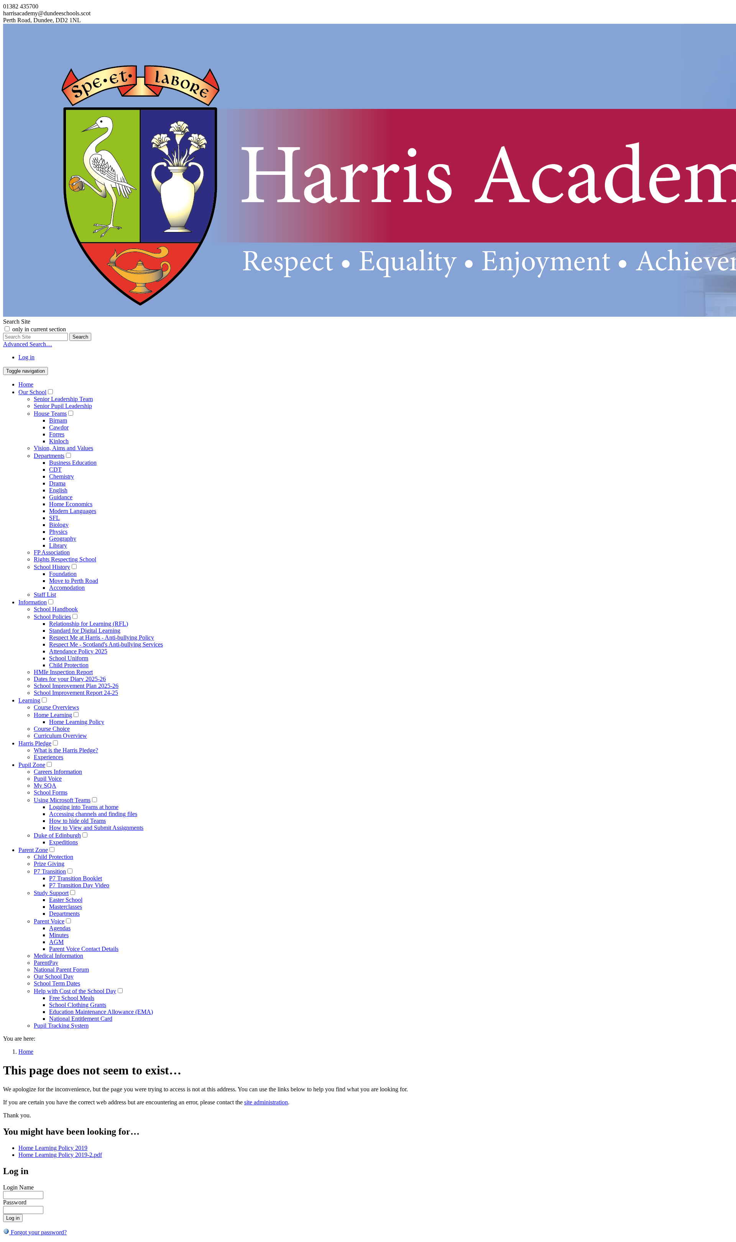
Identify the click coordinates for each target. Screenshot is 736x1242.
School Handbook (56, 609)
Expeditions (63, 842)
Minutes (59, 935)
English (58, 490)
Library (58, 545)
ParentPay (46, 962)
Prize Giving (49, 863)
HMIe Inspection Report (63, 672)
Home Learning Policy (76, 722)
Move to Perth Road (73, 580)
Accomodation (67, 587)
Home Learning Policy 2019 (52, 1148)
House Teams (50, 413)
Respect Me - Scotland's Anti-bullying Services (106, 644)
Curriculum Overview (60, 735)
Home (25, 384)
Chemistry (61, 476)
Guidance (60, 497)
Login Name (18, 1187)
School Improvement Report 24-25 (76, 692)
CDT (55, 469)
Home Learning (53, 715)
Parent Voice (49, 921)
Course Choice (52, 728)
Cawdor (59, 427)
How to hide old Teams (77, 821)
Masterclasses (65, 906)
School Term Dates (57, 983)
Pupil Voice (48, 778)
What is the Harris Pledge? (66, 750)
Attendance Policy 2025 (78, 651)
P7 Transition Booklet (75, 878)
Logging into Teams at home (83, 807)
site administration (266, 1102)
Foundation (63, 574)
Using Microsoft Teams (62, 800)
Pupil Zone (31, 765)
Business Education (73, 462)
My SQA (45, 785)
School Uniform (68, 658)
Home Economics (70, 504)
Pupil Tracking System (61, 1025)
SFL (54, 518)
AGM (56, 942)
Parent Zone (33, 850)
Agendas (60, 928)
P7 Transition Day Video (79, 885)
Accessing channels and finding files (93, 814)
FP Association (52, 552)
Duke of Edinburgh (57, 835)
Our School (32, 392)
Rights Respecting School (65, 559)
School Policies (52, 617)
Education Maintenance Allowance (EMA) (101, 1011)
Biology (59, 524)
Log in (26, 357)
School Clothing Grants (77, 1005)
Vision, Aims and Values (63, 448)
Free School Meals (71, 998)
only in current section (39, 329)
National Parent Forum (61, 969)
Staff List (45, 594)
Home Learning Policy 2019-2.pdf (60, 1155)
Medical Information (58, 955)
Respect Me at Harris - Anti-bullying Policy (101, 637)
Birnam (58, 420)
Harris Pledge (34, 743)
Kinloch (59, 441)
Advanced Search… (27, 344)
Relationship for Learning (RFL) (88, 623)
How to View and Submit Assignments (96, 827)
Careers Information (58, 771)
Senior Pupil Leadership (63, 406)
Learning (29, 700)
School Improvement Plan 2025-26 (76, 686)
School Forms (50, 792)
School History (52, 567)
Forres (56, 434)
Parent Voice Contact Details (83, 949)
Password (14, 1202)
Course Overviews (56, 707)
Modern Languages (72, 511)
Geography (62, 538)
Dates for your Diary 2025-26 (70, 679)
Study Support (51, 893)
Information (32, 602)
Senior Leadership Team (63, 399)
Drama (57, 483)
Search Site (16, 321)
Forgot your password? (38, 1232)
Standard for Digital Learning (84, 630)
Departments (49, 455)
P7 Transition (50, 871)
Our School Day (54, 976)
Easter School (65, 900)
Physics (58, 531)
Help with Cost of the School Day (75, 991)
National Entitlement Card (80, 1018)
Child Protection (69, 665)
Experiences (48, 757)
